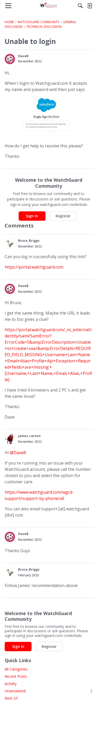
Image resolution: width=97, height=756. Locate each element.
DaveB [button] (23, 56)
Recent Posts (16, 676)
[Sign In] (89, 5)
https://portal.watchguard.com (34, 267)
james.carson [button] (29, 436)
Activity (11, 683)
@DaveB (18, 452)
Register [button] (63, 215)
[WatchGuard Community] (48, 5)
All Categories (16, 669)
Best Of (11, 698)
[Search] (80, 5)
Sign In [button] (32, 215)
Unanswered (48, 690)
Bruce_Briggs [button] (29, 240)
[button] (10, 59)
